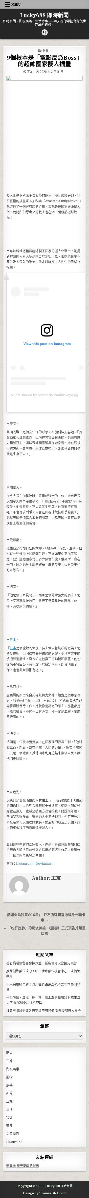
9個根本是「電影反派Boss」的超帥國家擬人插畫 (44, 61)
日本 (13, 639)
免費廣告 (12, 1133)
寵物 (9, 1077)
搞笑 (9, 1085)
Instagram (24, 863)
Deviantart (44, 863)
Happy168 (14, 1142)
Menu (16, 4)
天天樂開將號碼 (28, 1166)
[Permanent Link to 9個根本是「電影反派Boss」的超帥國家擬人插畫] (44, 133)
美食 (9, 1125)
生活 (9, 1109)
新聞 (45, 51)
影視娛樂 (12, 1069)
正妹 (9, 1061)
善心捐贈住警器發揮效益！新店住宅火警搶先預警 (41, 963)
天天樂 (11, 1166)
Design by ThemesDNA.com (44, 1193)
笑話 (9, 1117)
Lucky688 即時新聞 (44, 15)
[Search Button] (45, 32)
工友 (30, 71)
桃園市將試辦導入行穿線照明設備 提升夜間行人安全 (43, 1010)
